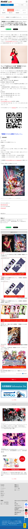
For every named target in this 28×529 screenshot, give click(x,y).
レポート (24, 10)
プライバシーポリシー (19, 510)
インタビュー (17, 10)
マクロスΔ (20, 220)
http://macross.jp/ (4, 204)
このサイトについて (18, 507)
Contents (2, 484)
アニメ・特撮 (17, 488)
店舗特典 (17, 12)
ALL (3, 10)
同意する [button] (24, 526)
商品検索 (6, 4)
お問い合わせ (17, 512)
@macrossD (3, 208)
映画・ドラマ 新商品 (5, 503)
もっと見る (14, 399)
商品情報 (16, 503)
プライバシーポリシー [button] (13, 524)
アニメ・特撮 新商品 (5, 502)
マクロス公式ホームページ (11, 41)
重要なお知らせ (17, 505)
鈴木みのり (24, 221)
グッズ (24, 12)
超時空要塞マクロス (16, 221)
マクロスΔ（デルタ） (6, 221)
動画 (3, 12)
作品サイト (17, 486)
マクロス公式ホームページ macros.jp (13, 160)
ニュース (10, 10)
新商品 (2, 500)
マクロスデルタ (5, 222)
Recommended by (19, 373)
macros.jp (14, 107)
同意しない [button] (24, 520)
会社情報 (16, 508)
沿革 (15, 514)
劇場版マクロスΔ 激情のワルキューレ (9, 220)
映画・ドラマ (17, 490)
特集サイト (3, 493)
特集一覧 (10, 12)
